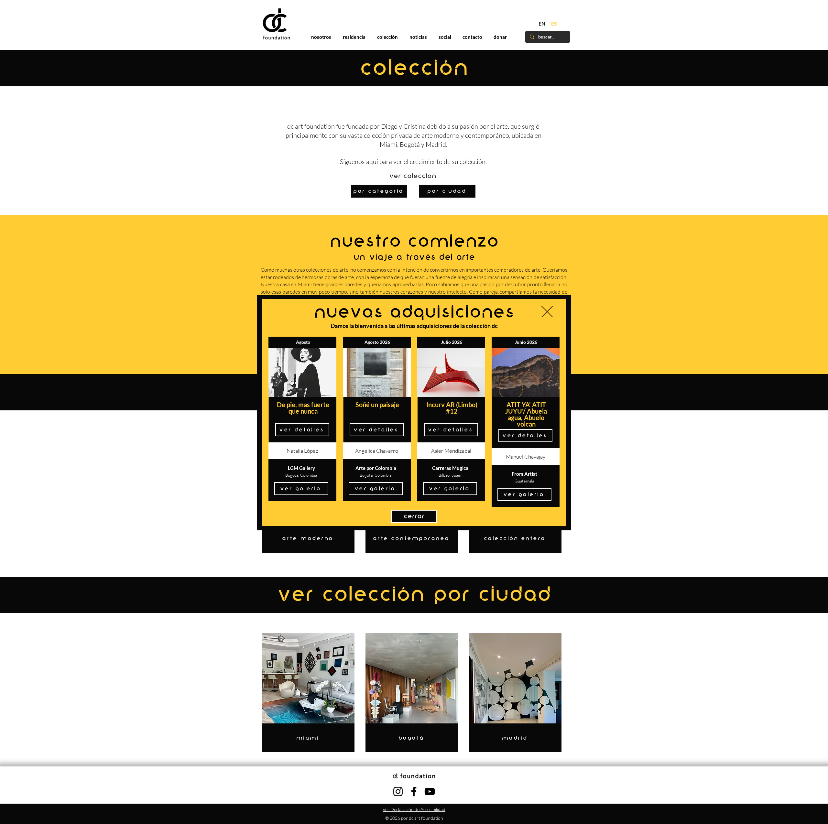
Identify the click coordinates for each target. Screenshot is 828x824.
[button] (547, 311)
